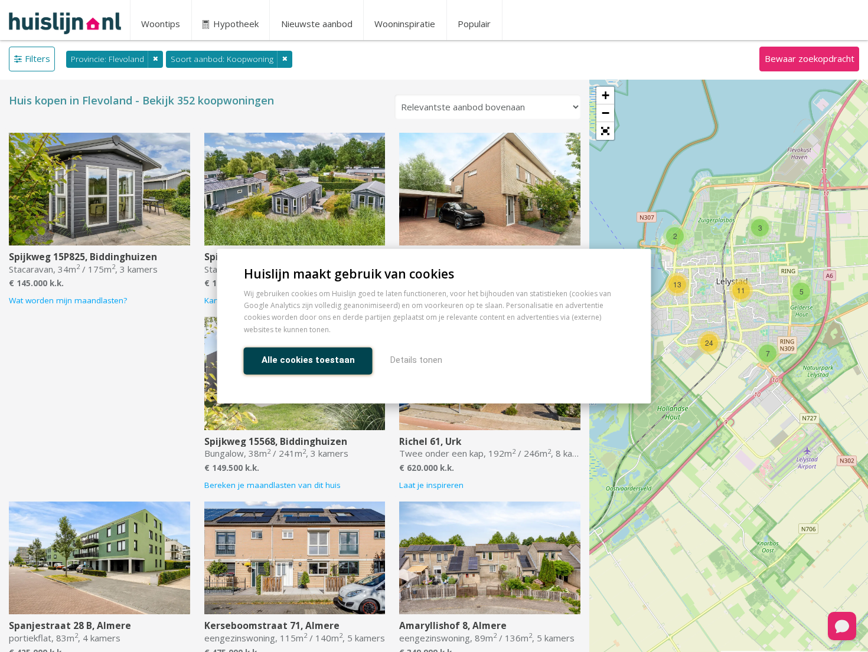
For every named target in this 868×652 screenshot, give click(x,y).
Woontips (160, 24)
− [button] (605, 113)
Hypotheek (235, 24)
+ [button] (605, 95)
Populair (474, 24)
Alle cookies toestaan (308, 359)
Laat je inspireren (431, 485)
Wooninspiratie (404, 24)
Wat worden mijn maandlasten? (68, 300)
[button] (605, 131)
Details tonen (416, 359)
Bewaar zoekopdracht (809, 58)
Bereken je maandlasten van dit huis (272, 485)
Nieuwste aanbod (317, 24)
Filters (37, 58)
